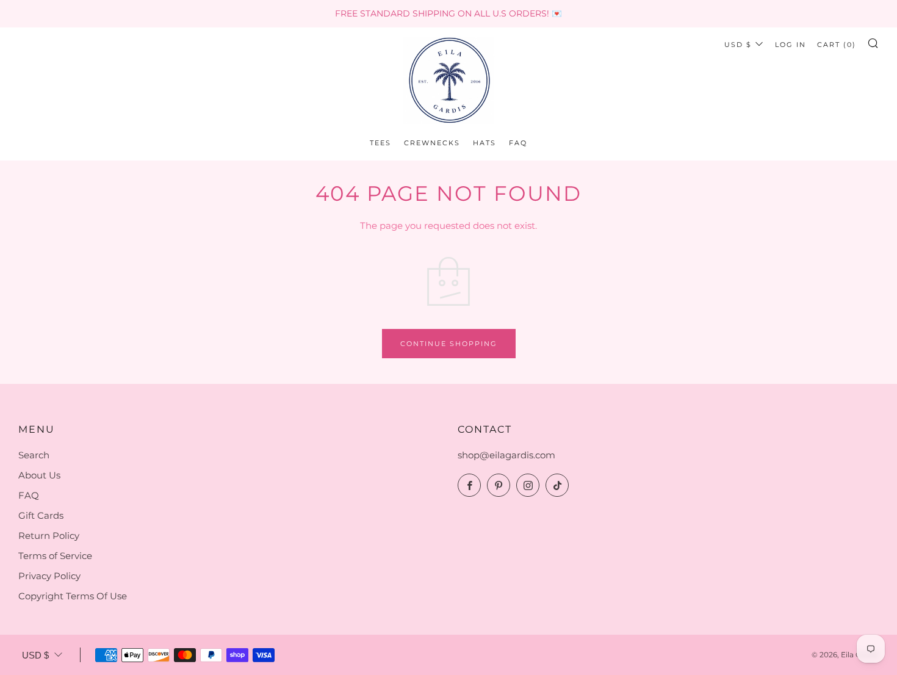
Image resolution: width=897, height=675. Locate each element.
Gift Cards (40, 515)
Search (33, 455)
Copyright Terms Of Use (72, 596)
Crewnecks (432, 143)
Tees (380, 143)
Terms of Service (55, 555)
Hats (484, 143)
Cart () (836, 44)
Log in (790, 44)
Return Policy (48, 535)
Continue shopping (448, 343)
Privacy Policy (49, 576)
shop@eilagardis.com (506, 455)
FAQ (518, 143)
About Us (39, 475)
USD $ (738, 44)
